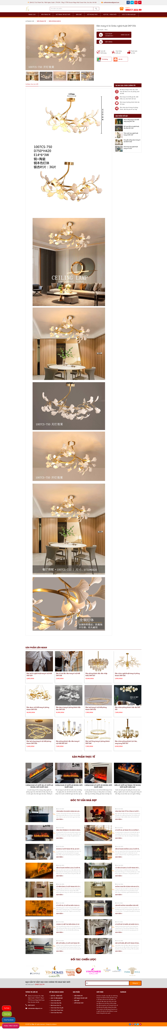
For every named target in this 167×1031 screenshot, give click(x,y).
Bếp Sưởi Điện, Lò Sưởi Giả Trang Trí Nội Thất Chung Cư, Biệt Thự (77, 943)
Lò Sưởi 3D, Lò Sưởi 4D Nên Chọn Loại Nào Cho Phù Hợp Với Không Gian (80, 905)
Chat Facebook (9, 1020)
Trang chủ (30, 21)
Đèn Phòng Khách (55, 21)
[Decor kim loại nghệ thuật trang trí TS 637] (119, 149)
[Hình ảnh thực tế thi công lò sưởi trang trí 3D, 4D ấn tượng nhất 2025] (98, 814)
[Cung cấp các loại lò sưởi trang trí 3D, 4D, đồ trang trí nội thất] (27, 8)
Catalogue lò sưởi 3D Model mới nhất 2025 (98, 786)
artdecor (54, 1024)
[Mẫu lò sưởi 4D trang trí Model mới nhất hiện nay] (127, 773)
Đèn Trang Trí (41, 21)
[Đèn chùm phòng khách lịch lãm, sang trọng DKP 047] (127, 729)
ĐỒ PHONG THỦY (92, 14)
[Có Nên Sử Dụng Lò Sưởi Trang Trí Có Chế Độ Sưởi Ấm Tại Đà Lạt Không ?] (98, 871)
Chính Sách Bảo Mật (56, 1003)
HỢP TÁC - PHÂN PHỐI (109, 14)
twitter (132, 2)
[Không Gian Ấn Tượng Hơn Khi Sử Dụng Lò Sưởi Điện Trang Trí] (98, 889)
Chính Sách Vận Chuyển (57, 1007)
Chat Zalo (7, 1014)
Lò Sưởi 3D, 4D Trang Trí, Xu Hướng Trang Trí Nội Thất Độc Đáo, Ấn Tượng (139, 830)
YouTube (6, 1008)
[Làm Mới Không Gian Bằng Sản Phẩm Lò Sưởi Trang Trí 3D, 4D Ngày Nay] (98, 908)
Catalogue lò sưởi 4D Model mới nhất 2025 (69, 786)
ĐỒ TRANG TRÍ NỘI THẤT (63, 14)
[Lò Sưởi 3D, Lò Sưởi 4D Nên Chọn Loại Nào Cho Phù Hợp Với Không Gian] (39, 908)
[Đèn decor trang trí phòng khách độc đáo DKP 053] (68, 695)
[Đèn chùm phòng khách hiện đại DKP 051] (127, 695)
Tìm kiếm (96, 8)
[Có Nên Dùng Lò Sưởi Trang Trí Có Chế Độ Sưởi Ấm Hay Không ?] (39, 889)
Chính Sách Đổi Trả (56, 1000)
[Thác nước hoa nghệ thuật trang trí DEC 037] (119, 135)
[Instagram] (135, 1024)
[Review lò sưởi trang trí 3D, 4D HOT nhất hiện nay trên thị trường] (39, 852)
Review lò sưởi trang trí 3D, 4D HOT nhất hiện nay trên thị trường (78, 849)
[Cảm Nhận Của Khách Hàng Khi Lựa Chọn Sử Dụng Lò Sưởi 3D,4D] (39, 814)
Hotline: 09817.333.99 (10, 1026)
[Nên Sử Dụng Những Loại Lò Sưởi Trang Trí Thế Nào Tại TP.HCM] (39, 871)
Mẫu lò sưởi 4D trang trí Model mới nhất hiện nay (127, 786)
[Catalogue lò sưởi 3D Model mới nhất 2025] (98, 773)
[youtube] (140, 1024)
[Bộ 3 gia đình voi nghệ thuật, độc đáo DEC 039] (119, 128)
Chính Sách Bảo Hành (56, 1012)
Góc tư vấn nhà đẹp (83, 800)
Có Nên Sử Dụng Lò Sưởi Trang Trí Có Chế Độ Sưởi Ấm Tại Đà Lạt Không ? (139, 868)
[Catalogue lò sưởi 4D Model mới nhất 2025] (69, 773)
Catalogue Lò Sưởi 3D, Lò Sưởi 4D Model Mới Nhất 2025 (39, 786)
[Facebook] (130, 1024)
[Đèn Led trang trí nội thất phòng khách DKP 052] (98, 695)
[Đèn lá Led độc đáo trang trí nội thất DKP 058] (68, 661)
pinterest (139, 2)
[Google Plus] (133, 1024)
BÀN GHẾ (78, 14)
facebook (128, 2)
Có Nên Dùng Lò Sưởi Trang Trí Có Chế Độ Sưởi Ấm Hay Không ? (77, 886)
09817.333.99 (133, 10)
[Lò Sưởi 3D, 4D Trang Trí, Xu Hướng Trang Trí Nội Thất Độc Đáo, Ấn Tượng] (98, 833)
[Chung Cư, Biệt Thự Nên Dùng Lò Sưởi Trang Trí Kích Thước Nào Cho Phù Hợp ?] (39, 927)
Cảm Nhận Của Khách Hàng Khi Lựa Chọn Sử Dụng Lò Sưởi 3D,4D (77, 811)
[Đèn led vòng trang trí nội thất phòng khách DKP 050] (39, 729)
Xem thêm (59, 819)
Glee (33, 1024)
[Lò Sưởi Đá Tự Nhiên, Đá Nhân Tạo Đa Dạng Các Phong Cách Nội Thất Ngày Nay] (98, 927)
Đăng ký (135, 983)
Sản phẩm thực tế (83, 756)
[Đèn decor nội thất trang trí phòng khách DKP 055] (39, 695)
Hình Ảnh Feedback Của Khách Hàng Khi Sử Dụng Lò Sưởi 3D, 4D (77, 830)
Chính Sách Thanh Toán (57, 1010)
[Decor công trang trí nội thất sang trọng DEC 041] (119, 122)
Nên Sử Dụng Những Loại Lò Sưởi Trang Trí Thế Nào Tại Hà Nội (135, 849)
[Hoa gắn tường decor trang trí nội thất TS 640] (119, 142)
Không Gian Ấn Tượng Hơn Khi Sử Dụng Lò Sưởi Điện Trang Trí (136, 886)
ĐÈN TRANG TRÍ (45, 14)
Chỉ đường (105, 59)
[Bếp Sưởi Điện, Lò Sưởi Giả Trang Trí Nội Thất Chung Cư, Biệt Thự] (39, 946)
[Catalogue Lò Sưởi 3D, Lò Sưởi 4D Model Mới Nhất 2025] (39, 773)
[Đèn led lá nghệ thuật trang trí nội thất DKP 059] (39, 661)
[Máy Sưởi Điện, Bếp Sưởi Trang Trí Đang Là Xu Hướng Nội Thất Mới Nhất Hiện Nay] (98, 946)
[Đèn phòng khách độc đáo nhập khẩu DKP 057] (98, 661)
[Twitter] (138, 1024)
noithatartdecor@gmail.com (111, 2)
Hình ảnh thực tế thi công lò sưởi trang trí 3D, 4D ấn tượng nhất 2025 (138, 811)
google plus (136, 2)
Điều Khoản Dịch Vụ (56, 1005)
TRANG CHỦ (31, 14)
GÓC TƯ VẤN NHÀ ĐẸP (129, 14)
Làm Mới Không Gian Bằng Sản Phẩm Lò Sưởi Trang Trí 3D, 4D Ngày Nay (138, 905)
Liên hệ (120, 59)
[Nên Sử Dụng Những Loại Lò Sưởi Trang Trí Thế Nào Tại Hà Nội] (98, 852)
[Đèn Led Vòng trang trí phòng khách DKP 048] (98, 729)
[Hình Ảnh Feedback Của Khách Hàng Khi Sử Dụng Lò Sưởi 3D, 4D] (39, 833)
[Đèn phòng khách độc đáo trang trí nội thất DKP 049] (68, 729)
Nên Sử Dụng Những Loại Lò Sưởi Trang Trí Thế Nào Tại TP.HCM (76, 868)
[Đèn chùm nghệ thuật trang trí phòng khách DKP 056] (127, 661)
